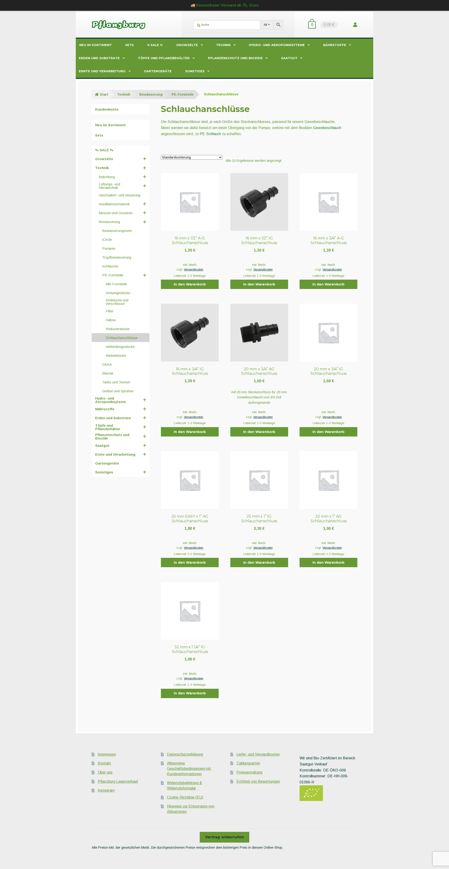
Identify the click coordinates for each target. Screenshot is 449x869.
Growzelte (187, 45)
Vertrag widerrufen (224, 837)
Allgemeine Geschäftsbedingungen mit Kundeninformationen (189, 768)
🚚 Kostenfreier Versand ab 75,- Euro (225, 5)
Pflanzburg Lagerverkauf (118, 781)
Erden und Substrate (99, 58)
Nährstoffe (334, 45)
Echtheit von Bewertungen (258, 781)
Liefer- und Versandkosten (258, 754)
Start (104, 94)
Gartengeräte (158, 71)
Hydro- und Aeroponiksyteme (277, 45)
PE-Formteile (183, 94)
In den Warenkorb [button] (190, 284)
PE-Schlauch (210, 134)
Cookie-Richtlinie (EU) (185, 797)
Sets (129, 45)
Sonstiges (195, 71)
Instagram (106, 790)
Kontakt (104, 763)
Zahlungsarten (248, 763)
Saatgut (289, 58)
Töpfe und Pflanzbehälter (164, 58)
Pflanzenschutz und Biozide (235, 58)
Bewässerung (151, 94)
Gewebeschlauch (327, 128)
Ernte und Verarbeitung (102, 71)
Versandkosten (193, 269)
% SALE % (155, 45)
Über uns (105, 772)
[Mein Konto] (355, 25)
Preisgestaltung (249, 772)
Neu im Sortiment (95, 45)
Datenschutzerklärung (185, 754)
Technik (223, 45)
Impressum (107, 754)
